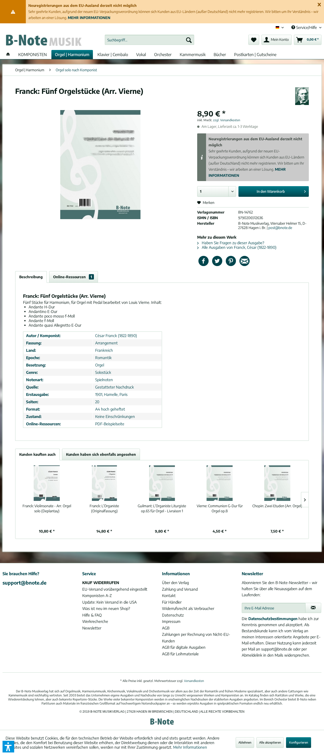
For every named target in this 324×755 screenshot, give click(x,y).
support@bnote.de (25, 583)
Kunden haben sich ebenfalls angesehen (101, 454)
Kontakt (169, 595)
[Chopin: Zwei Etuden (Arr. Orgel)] (277, 483)
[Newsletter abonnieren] (313, 608)
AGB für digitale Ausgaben (184, 647)
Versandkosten (194, 681)
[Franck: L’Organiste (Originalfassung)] (104, 483)
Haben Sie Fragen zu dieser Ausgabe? (232, 242)
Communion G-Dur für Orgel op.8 (220, 508)
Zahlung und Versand (180, 589)
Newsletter (91, 628)
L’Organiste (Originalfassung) (104, 508)
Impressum (171, 621)
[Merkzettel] (253, 40)
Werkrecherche (95, 621)
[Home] (8, 54)
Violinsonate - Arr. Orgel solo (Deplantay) (47, 508)
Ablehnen (244, 742)
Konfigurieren (298, 742)
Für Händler (171, 602)
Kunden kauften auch (37, 454)
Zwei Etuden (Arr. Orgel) (277, 506)
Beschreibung (31, 277)
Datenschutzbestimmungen (272, 618)
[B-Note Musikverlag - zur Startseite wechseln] (43, 41)
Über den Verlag (175, 582)
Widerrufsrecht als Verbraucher (188, 608)
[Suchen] (189, 40)
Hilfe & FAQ (92, 615)
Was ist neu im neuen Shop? (106, 608)
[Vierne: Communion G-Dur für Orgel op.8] (219, 483)
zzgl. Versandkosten (226, 120)
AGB (165, 628)
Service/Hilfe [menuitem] (306, 27)
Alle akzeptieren (270, 742)
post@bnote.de (280, 227)
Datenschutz (173, 615)
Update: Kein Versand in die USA (109, 602)
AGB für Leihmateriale (180, 654)
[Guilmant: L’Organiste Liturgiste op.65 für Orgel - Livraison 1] (162, 483)
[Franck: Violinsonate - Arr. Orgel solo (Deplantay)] (47, 483)
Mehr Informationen (190, 747)
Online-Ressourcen (72, 277)
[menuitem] (149, 40)
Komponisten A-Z (97, 595)
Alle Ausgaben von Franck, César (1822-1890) (238, 247)
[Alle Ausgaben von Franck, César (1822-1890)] (302, 96)
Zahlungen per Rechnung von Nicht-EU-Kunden (196, 637)
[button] (8, 746)
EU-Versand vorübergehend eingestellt (114, 589)
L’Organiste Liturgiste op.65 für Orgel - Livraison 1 (162, 508)
